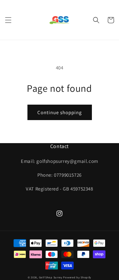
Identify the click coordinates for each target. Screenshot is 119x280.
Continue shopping (59, 112)
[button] (8, 20)
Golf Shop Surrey (50, 277)
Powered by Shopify (77, 277)
